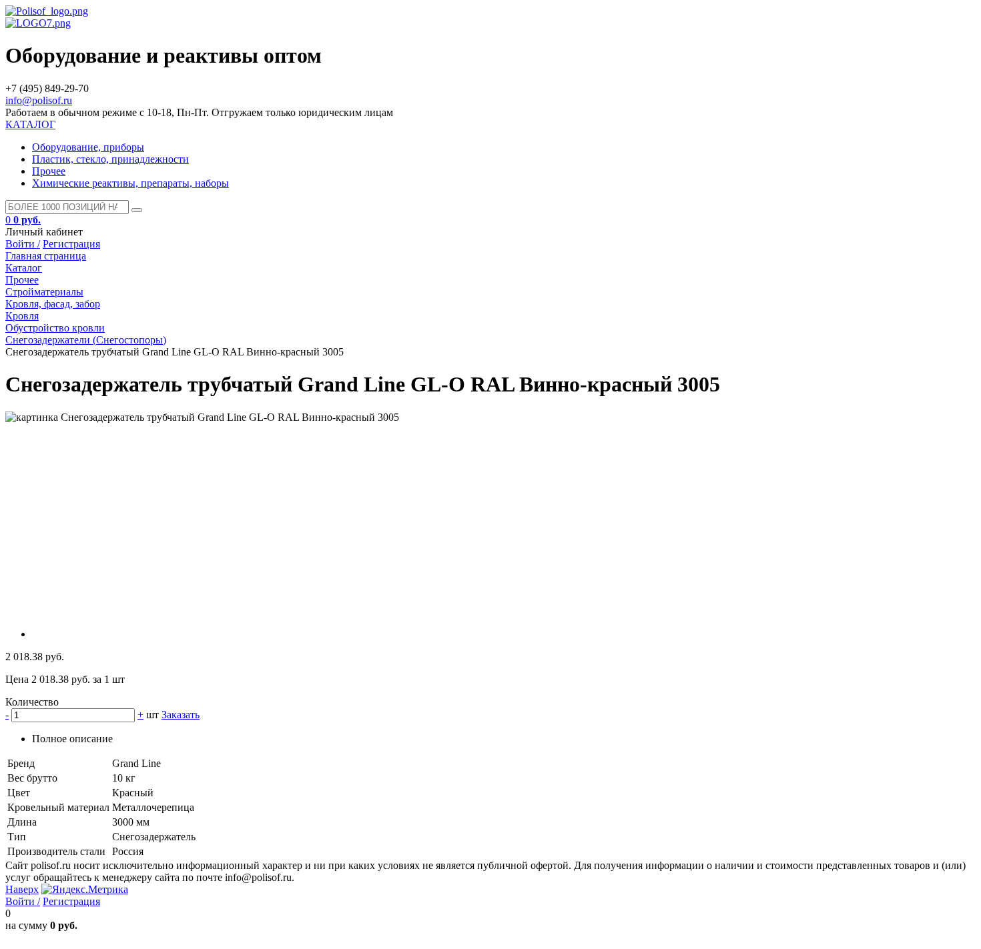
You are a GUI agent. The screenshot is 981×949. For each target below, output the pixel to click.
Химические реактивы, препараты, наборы (130, 183)
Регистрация (71, 243)
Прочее (48, 171)
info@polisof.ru (38, 100)
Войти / (22, 243)
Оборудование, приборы (88, 147)
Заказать (180, 714)
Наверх (22, 889)
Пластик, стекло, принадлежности (110, 159)
